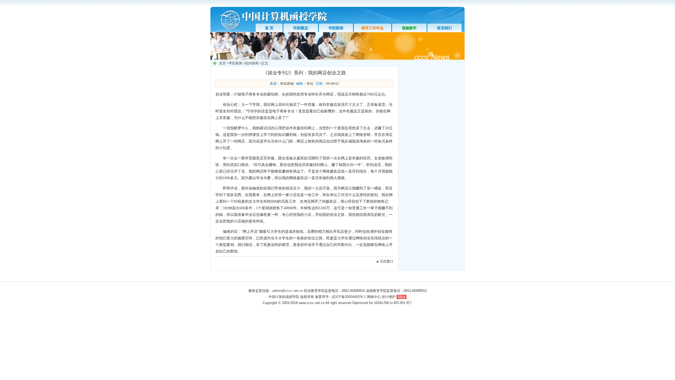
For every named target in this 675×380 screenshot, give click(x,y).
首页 (222, 63)
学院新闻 (336, 28)
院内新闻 (252, 63)
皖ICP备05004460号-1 (349, 297)
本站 (309, 84)
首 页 (269, 28)
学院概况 (300, 28)
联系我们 (444, 28)
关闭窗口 (386, 261)
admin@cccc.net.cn (287, 291)
